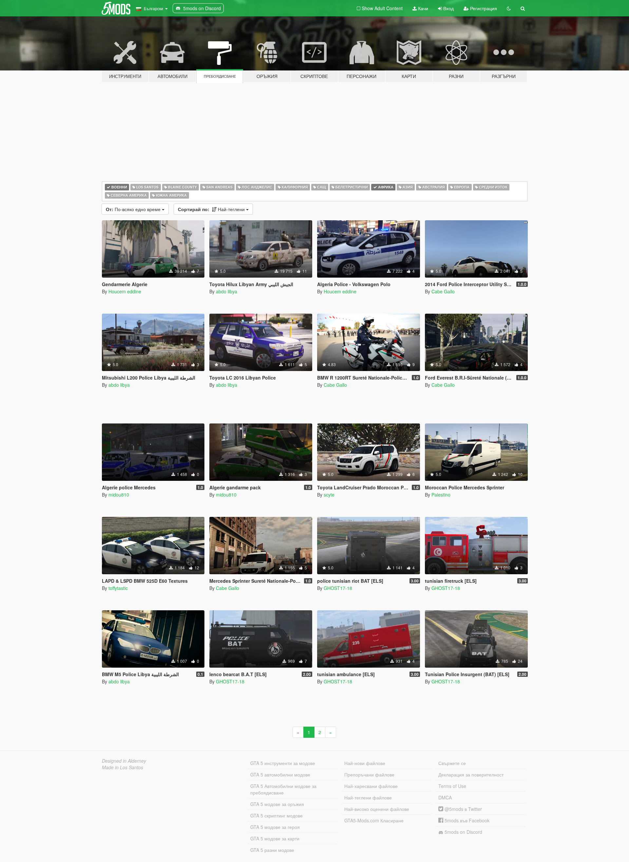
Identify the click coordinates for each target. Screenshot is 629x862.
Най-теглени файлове (368, 797)
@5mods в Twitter (462, 809)
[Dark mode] (509, 8)
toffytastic (118, 588)
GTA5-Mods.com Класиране (374, 820)
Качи (422, 8)
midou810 (118, 494)
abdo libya (226, 291)
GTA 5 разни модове (272, 850)
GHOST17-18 (338, 588)
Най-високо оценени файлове (376, 809)
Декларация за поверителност (471, 774)
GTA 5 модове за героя (275, 827)
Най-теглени (212, 209)
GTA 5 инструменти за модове (282, 763)
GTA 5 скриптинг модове (276, 815)
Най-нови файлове (364, 763)
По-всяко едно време (134, 209)
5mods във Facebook (466, 820)
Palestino (440, 494)
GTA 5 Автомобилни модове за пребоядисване (283, 789)
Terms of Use (452, 786)
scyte (329, 494)
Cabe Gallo (443, 291)
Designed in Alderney (124, 760)
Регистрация (483, 8)
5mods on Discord (462, 832)
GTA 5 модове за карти (274, 838)
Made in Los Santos (122, 767)
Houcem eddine (124, 291)
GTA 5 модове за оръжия (277, 804)
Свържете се (452, 763)
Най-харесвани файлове (371, 786)
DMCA (445, 797)
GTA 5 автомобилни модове (280, 774)
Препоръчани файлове (369, 774)
